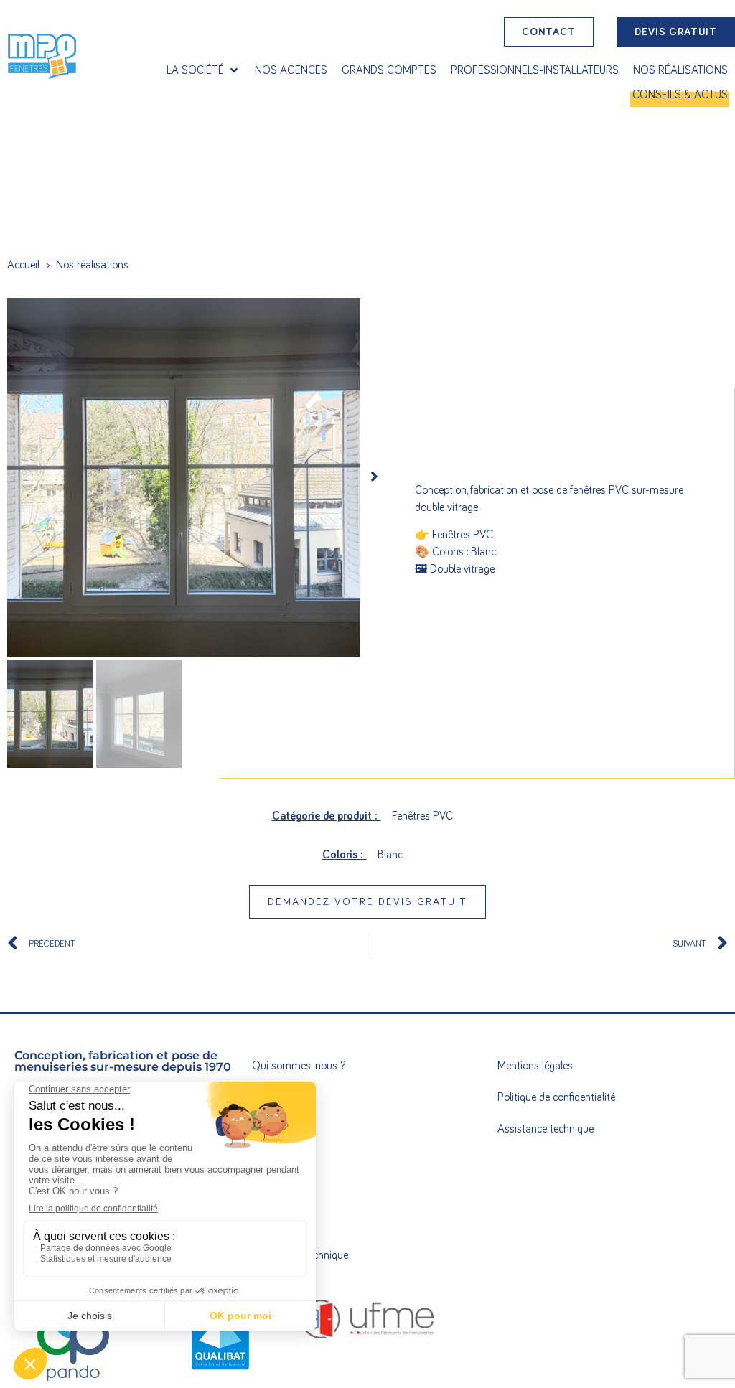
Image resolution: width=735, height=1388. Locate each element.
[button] (203, 70)
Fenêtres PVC (422, 816)
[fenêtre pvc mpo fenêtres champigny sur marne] (183, 477)
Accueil (23, 265)
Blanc (390, 855)
